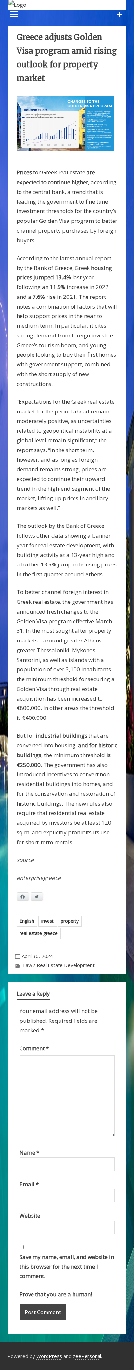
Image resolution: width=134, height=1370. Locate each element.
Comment (34, 1048)
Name (29, 1152)
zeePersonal (87, 1356)
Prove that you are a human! (56, 1294)
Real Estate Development (66, 965)
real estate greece (39, 933)
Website (30, 1215)
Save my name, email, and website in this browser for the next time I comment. (67, 1266)
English (27, 921)
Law (27, 965)
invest (47, 921)
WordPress (49, 1356)
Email (29, 1184)
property (70, 921)
